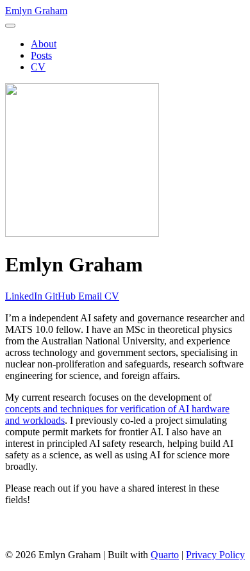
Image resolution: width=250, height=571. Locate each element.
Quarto (165, 554)
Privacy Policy (215, 554)
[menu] (10, 26)
